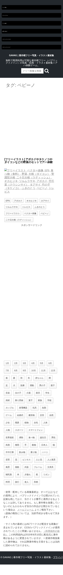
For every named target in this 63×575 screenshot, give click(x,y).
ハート (45, 452)
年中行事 (10, 452)
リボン (46, 474)
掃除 (21, 437)
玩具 (35, 408)
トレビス (26, 206)
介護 (29, 393)
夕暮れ (28, 474)
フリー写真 (4, 7)
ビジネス (27, 459)
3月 (24, 363)
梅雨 (17, 445)
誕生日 (43, 437)
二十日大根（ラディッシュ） (19, 219)
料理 (8, 482)
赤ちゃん (39, 378)
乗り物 (34, 452)
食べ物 (32, 437)
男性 (53, 437)
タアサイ (45, 200)
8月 (15, 370)
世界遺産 (10, 437)
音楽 (8, 393)
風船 (17, 467)
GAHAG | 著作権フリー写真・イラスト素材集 (31, 55)
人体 (45, 422)
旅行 (17, 482)
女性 (36, 422)
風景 (8, 467)
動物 (34, 445)
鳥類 (8, 445)
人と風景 (51, 459)
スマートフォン (36, 430)
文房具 (50, 467)
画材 (8, 400)
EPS (8, 200)
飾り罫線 (19, 400)
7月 (7, 370)
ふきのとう (40, 206)
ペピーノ (45, 213)
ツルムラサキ (12, 206)
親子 (53, 385)
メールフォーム (25, 509)
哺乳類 (9, 474)
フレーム (38, 467)
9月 (24, 370)
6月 (50, 363)
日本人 (44, 445)
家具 (38, 393)
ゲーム (9, 415)
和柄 (36, 482)
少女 (8, 422)
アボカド (18, 200)
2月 (15, 363)
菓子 (31, 400)
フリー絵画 (4, 23)
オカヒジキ (32, 200)
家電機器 (23, 408)
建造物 (32, 415)
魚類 (44, 408)
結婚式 (20, 415)
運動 (32, 385)
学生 (47, 393)
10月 (33, 370)
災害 (42, 415)
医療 (22, 385)
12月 (53, 370)
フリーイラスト (5, 15)
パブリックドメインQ (6, 39)
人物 (8, 430)
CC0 (50, 492)
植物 (27, 422)
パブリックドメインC (6, 47)
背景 (8, 459)
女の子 (18, 393)
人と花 (39, 459)
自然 (51, 415)
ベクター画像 (30, 213)
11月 (43, 370)
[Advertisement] (31, 123)
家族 (40, 400)
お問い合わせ (4, 31)
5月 (41, 363)
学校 (49, 400)
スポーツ (19, 430)
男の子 (42, 385)
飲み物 (22, 452)
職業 (17, 422)
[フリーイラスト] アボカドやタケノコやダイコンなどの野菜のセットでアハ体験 (28, 161)
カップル (10, 408)
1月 (7, 363)
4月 (33, 363)
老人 (27, 482)
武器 (27, 467)
